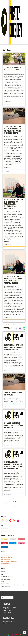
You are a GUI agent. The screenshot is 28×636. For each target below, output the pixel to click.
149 (20, 325)
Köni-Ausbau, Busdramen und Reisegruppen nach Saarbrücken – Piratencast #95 (14, 425)
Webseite (5, 539)
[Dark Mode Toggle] (24, 632)
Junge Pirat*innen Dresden (10, 607)
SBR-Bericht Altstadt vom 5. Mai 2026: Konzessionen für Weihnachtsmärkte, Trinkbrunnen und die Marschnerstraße (13, 204)
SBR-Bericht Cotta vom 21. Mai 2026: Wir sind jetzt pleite (13, 69)
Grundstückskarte (6, 563)
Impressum (6, 623)
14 (12, 501)
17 (24, 501)
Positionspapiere (5, 559)
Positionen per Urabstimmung (9, 561)
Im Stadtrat (4, 528)
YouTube (5, 543)
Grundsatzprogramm (6, 557)
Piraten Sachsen (7, 610)
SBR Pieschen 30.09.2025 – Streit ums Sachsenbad (13, 394)
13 (9, 501)
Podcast (13, 539)
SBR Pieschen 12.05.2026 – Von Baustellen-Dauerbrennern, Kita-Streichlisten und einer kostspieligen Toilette (12, 130)
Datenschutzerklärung (9, 621)
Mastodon (13, 543)
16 (20, 501)
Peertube (21, 539)
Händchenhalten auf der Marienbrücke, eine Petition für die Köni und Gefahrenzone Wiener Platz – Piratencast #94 (13, 465)
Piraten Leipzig (7, 612)
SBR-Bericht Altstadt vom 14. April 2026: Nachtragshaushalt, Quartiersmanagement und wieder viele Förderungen (13, 280)
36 (6, 503)
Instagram (21, 543)
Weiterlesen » (7, 101)
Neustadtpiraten (7, 609)
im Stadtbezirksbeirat (7, 531)
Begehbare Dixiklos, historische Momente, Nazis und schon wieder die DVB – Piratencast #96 (13, 347)
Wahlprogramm (5, 555)
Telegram (5, 547)
